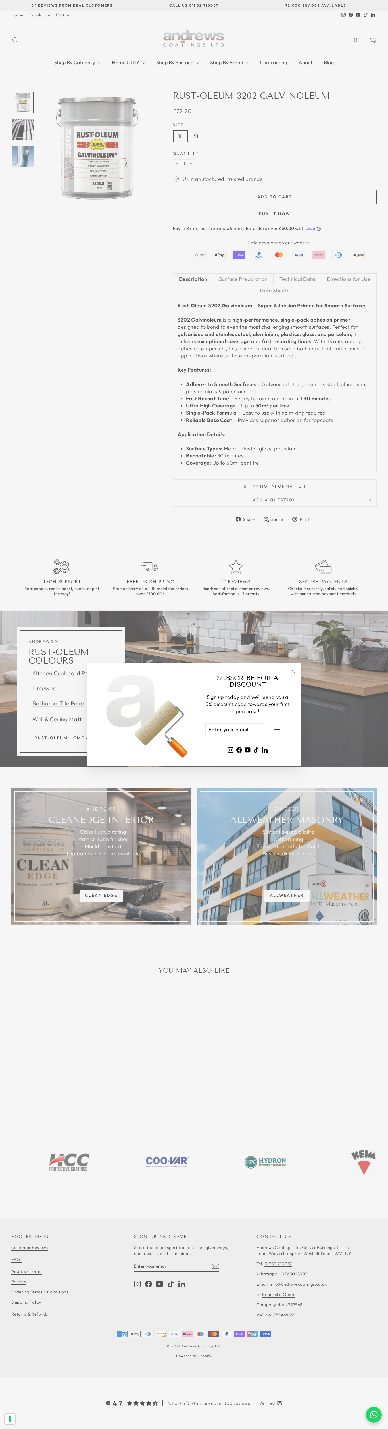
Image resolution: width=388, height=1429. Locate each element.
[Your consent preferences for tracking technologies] (10, 1419)
